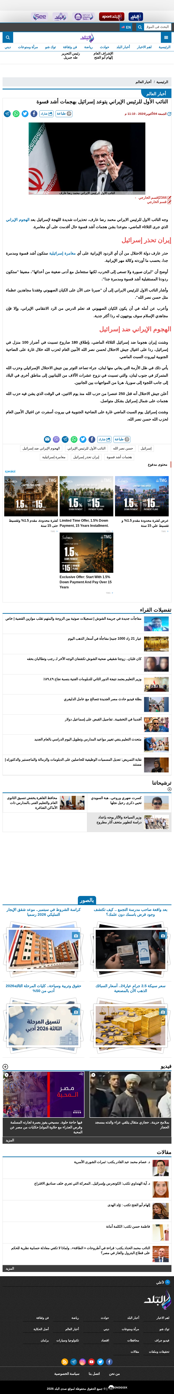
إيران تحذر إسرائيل (86, 457)
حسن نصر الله (123, 448)
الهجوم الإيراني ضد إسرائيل (41, 448)
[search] (8, 37)
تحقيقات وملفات (159, 1351)
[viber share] (56, 439)
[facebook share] (34, 113)
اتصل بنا (94, 1373)
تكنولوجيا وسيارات (67, 1340)
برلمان (45, 1340)
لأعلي (160, 1282)
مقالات (135, 1351)
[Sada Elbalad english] (39, 16)
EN (128, 27)
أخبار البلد (123, 47)
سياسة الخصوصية (66, 1373)
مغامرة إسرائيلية (62, 253)
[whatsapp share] (16, 113)
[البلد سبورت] (111, 16)
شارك (44, 113)
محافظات (133, 1340)
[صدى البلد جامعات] (83, 16)
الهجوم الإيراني (17, 219)
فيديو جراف (162, 1340)
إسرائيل (146, 448)
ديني (8, 47)
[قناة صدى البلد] (136, 16)
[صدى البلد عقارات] (60, 16)
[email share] (7, 113)
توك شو (50, 47)
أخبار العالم (143, 82)
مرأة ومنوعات (28, 47)
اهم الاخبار (144, 47)
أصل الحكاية (41, 1329)
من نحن (114, 1373)
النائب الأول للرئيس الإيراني (86, 448)
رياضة (88, 47)
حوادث (104, 47)
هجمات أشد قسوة (119, 457)
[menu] (166, 37)
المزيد (10, 1140)
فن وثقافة (70, 47)
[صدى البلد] (87, 37)
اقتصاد (105, 1340)
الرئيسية (164, 47)
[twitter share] (25, 113)
